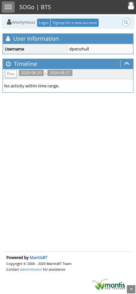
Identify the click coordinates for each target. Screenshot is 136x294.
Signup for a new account (75, 22)
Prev (11, 73)
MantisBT (38, 257)
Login (43, 22)
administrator (31, 269)
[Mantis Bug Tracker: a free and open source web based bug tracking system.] (109, 284)
